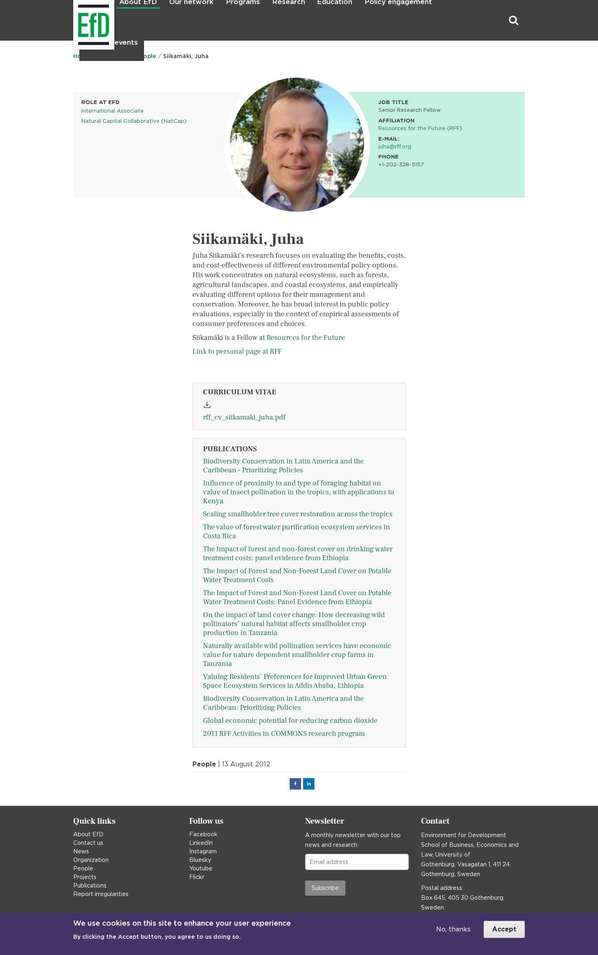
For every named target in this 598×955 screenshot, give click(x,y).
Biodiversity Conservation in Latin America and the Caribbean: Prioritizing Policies (283, 703)
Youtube (200, 868)
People (83, 868)
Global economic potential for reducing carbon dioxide (290, 720)
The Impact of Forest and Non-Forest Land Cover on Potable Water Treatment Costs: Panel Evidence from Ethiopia (297, 597)
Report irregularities (101, 894)
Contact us (88, 843)
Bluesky (200, 860)
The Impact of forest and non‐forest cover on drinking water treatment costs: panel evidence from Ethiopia (298, 553)
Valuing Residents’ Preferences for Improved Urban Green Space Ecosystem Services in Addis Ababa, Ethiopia (295, 681)
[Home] (74, 20)
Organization (91, 860)
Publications (90, 885)
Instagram (203, 851)
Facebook (203, 834)
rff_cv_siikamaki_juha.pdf (244, 417)
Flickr (196, 877)
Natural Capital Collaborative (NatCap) (134, 120)
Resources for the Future (305, 337)
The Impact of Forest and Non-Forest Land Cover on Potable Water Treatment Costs (297, 575)
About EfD (88, 834)
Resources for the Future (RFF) (420, 128)
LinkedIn (201, 843)
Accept (504, 929)
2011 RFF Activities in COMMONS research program (284, 733)
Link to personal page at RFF (237, 351)
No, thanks (453, 929)
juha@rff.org (394, 146)
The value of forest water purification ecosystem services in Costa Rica (296, 531)
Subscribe (325, 888)
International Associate (112, 110)
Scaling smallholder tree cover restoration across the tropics (298, 514)
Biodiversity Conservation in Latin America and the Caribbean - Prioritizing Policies (283, 466)
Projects (84, 877)
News (81, 851)
